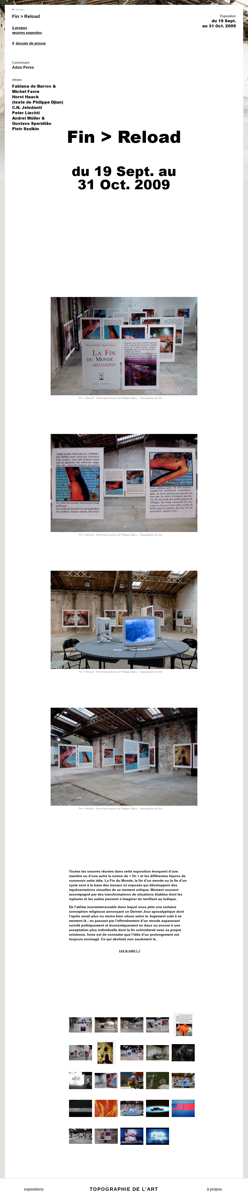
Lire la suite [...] (129, 951)
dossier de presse (31, 43)
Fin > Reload (26, 16)
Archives (20, 9)
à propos (19, 28)
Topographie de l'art (124, 1189)
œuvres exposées (27, 32)
